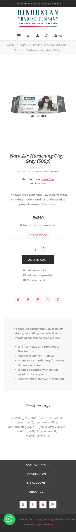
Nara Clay (48, 179)
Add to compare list (39, 275)
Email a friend (36, 280)
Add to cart (38, 260)
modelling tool (48, 418)
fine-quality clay (50, 427)
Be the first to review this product (38, 171)
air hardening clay (20, 427)
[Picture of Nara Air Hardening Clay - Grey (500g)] (38, 104)
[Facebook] (33, 504)
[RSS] (52, 504)
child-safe (23, 431)
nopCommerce (45, 524)
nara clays (23, 422)
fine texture (44, 431)
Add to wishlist (36, 270)
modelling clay (20, 418)
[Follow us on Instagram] (23, 504)
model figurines (36, 435)
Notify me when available (39, 225)
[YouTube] (42, 504)
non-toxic (43, 422)
